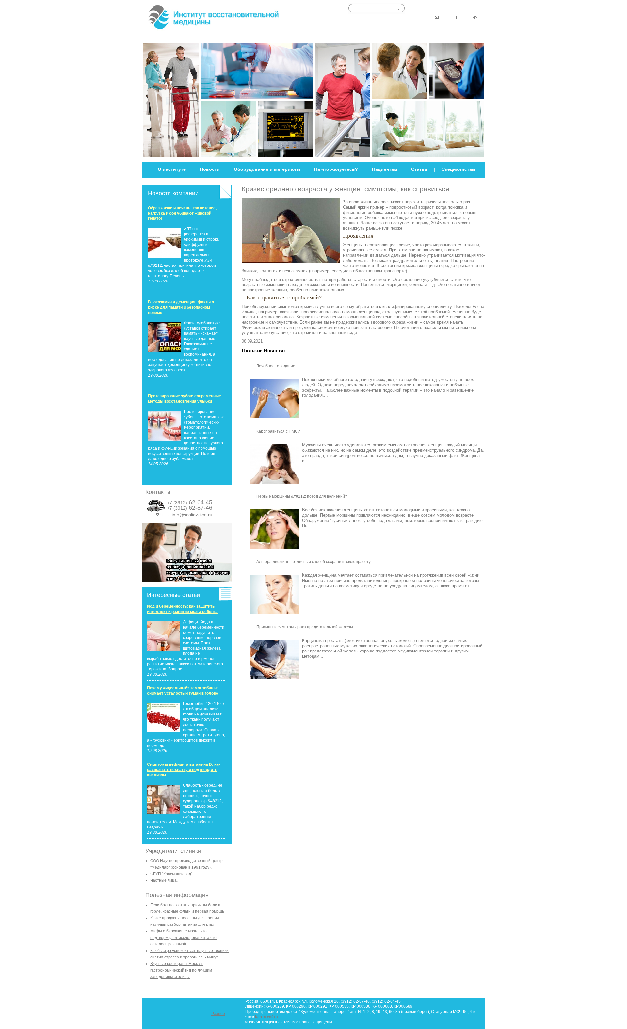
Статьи (419, 169)
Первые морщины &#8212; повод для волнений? (301, 496)
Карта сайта (266, 1017)
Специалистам (458, 169)
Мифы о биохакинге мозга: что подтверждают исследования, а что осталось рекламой (183, 937)
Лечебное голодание (275, 366)
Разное (218, 1013)
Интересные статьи (173, 595)
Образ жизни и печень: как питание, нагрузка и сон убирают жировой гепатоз (182, 213)
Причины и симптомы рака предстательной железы (304, 627)
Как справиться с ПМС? (278, 431)
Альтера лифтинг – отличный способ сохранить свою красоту (313, 561)
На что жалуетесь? (336, 169)
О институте (172, 169)
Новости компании (173, 193)
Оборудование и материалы (267, 169)
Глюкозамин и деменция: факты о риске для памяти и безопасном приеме (181, 307)
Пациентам (384, 169)
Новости (210, 169)
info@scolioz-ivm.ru (192, 514)
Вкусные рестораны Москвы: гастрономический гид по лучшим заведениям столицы (181, 970)
